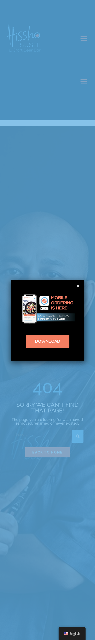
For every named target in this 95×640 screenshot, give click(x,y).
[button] (78, 286)
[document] (47, 320)
